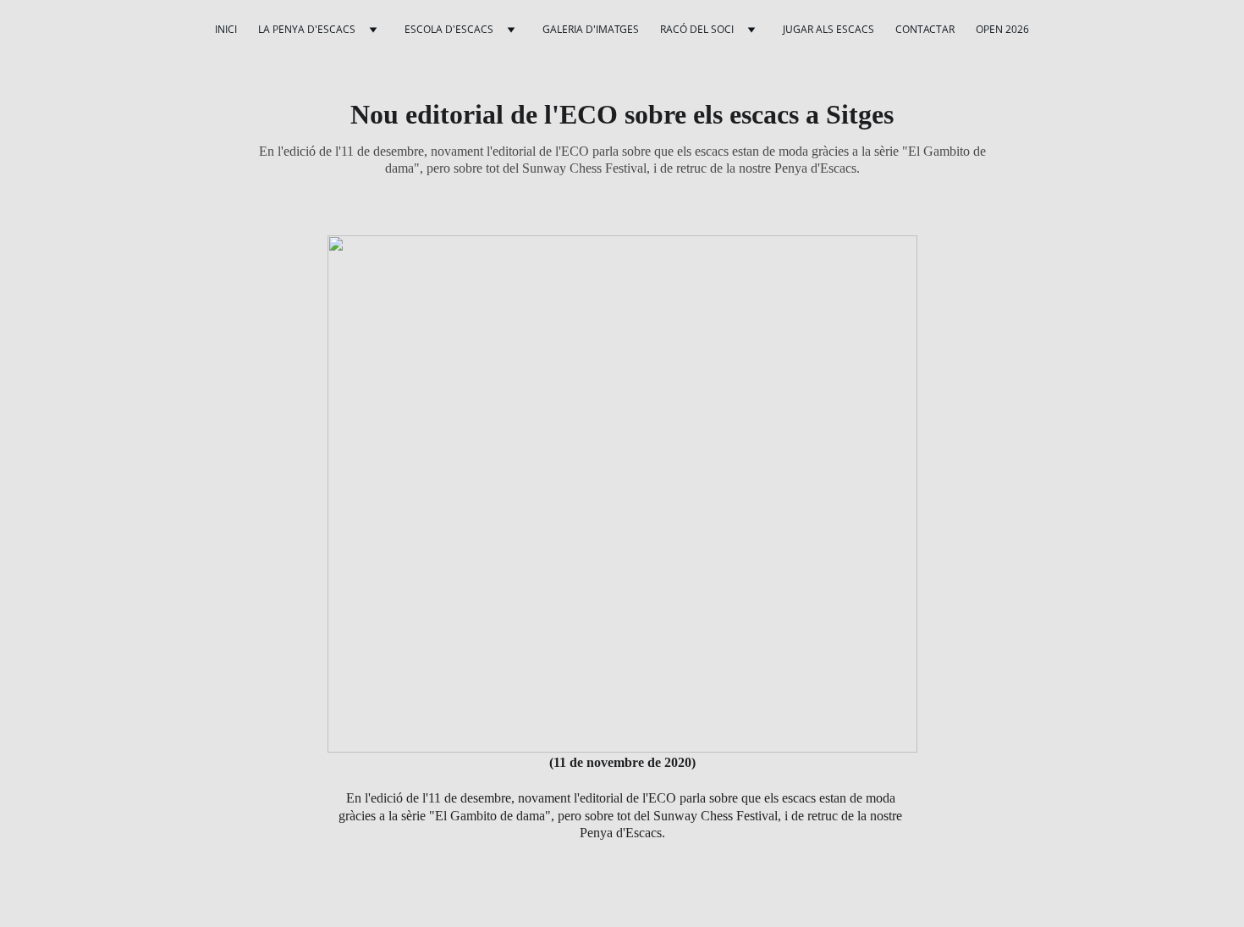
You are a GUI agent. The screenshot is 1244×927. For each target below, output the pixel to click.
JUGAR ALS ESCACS (828, 29)
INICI (226, 29)
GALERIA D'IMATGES (590, 29)
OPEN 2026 (1002, 29)
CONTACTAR (925, 29)
